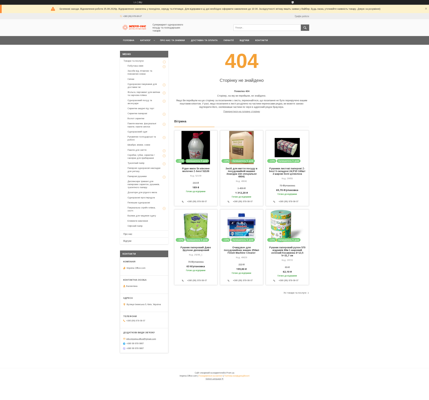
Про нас (127, 234)
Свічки (131, 79)
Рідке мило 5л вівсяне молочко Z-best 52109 (196, 170)
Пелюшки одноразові (139, 202)
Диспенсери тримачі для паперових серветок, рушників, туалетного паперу (144, 184)
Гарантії (229, 40)
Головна (128, 40)
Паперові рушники (137, 176)
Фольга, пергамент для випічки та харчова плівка (144, 93)
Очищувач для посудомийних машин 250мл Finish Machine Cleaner (241, 250)
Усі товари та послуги (295, 293)
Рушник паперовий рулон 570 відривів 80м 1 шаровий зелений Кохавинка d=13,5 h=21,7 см (287, 251)
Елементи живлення (138, 221)
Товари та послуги (133, 61)
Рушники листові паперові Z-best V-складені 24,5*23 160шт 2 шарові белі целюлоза (287, 171)
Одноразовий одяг (137, 131)
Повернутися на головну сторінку (241, 111)
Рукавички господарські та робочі (142, 138)
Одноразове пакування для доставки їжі (142, 85)
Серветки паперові (137, 113)
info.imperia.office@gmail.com (141, 338)
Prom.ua (230, 373)
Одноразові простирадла (141, 197)
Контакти (261, 40)
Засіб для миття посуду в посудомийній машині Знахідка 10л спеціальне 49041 (241, 172)
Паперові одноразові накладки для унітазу (144, 169)
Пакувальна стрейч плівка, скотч (142, 209)
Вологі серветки (136, 118)
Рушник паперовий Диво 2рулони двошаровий (195, 248)
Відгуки (244, 40)
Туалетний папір (136, 163)
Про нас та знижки (172, 40)
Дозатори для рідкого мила (142, 192)
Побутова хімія (135, 66)
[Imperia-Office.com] (134, 31)
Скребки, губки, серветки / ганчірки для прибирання (141, 156)
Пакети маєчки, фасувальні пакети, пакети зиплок (142, 125)
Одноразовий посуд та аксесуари (140, 102)
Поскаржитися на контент (211, 376)
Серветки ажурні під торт (141, 108)
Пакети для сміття (137, 150)
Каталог (145, 40)
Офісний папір (135, 226)
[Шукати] (305, 27)
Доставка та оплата (204, 40)
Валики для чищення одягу (142, 215)
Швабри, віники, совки (139, 145)
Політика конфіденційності (237, 376)
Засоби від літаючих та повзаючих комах (140, 72)
